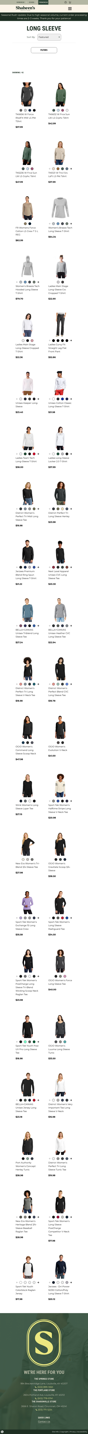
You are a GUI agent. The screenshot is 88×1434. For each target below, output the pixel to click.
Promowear (43, 2)
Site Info (55, 1432)
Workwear (20, 2)
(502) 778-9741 (45, 1398)
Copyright (64, 1432)
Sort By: (31, 37)
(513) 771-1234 (45, 1409)
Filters (43, 50)
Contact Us (44, 1421)
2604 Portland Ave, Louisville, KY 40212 (44, 1395)
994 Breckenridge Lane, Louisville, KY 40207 (44, 1383)
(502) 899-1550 (45, 1387)
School (31, 2)
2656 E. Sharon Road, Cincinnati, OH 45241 (44, 1406)
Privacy (73, 1432)
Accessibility (82, 1432)
